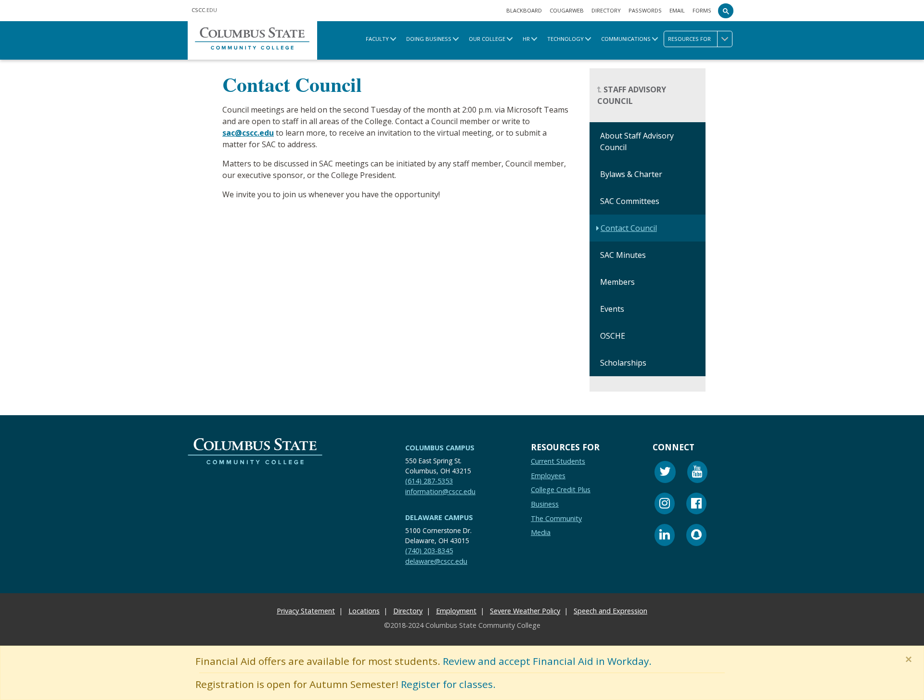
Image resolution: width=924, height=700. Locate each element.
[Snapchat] (696, 536)
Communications (626, 38)
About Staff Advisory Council (637, 142)
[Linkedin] (665, 536)
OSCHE (612, 336)
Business (545, 504)
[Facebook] (696, 504)
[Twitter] (665, 473)
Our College (487, 38)
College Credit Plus (560, 489)
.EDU (204, 9)
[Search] (725, 10)
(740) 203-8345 (429, 550)
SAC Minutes (623, 255)
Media (541, 532)
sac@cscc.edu (248, 132)
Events (612, 309)
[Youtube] (697, 473)
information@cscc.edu (440, 491)
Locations (364, 610)
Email (677, 10)
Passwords (645, 10)
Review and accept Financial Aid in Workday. (547, 661)
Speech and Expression (610, 610)
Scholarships (623, 363)
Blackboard (524, 10)
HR (526, 38)
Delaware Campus (439, 517)
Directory (606, 10)
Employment (456, 610)
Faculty (377, 38)
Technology (565, 38)
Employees (548, 475)
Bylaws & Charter (631, 174)
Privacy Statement (306, 610)
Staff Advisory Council (631, 96)
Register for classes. (448, 684)
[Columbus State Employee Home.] (252, 40)
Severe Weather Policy (525, 610)
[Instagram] (665, 504)
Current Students (558, 461)
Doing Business (428, 38)
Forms (702, 10)
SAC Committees (629, 201)
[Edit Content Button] (6, 694)
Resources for (689, 38)
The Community (556, 517)
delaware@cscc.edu (436, 560)
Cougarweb (567, 10)
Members (617, 282)
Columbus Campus (440, 447)
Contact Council (629, 228)
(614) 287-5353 (429, 480)
